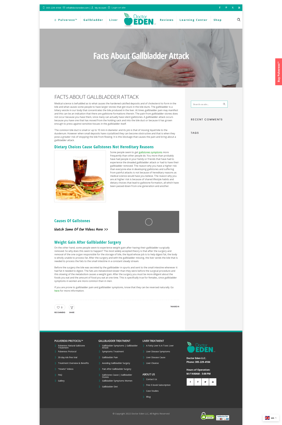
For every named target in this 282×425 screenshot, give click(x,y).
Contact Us (151, 379)
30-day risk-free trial (67, 357)
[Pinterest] (226, 7)
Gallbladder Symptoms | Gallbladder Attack (120, 347)
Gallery (61, 381)
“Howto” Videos (65, 369)
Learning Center (193, 20)
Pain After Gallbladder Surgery (116, 369)
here (56, 290)
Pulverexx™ (68, 20)
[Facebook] (219, 7)
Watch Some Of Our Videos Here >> (81, 229)
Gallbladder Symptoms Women (117, 381)
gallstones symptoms (150, 152)
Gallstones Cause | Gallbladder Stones (117, 376)
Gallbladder (93, 20)
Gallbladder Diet (110, 387)
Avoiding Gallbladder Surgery (116, 363)
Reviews (167, 20)
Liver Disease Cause (155, 357)
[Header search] (238, 20)
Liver (113, 20)
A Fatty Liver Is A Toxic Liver (160, 346)
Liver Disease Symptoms (158, 351)
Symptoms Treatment (113, 351)
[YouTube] (239, 7)
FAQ (60, 375)
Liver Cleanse (152, 363)
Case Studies (152, 391)
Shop (218, 20)
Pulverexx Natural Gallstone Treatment (71, 347)
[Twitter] (232, 7)
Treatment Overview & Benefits (73, 363)
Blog (148, 397)
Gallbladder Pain (110, 357)
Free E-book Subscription (158, 385)
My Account (100, 7)
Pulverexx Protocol (67, 351)
